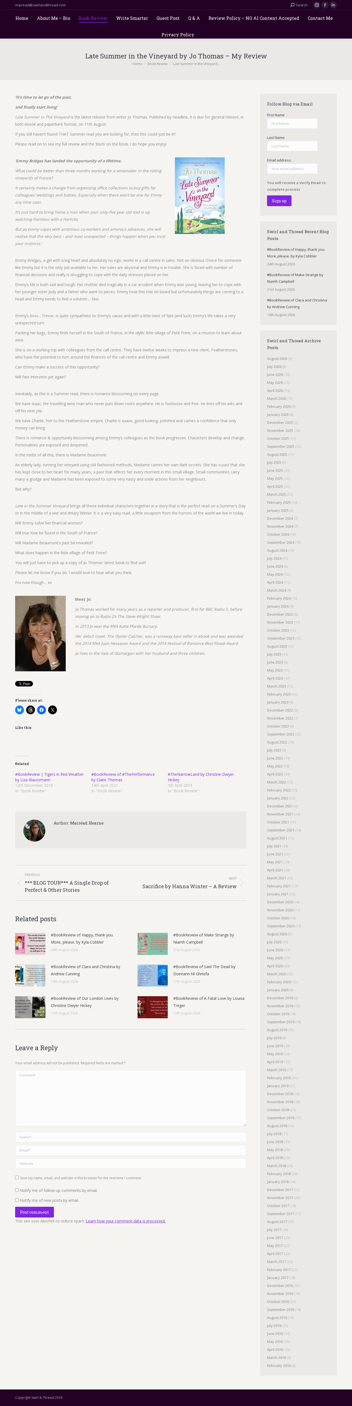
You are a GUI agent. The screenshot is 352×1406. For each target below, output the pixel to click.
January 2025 (277, 510)
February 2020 (279, 981)
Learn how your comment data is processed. (126, 1221)
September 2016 (280, 1309)
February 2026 (279, 406)
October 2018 (278, 1109)
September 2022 (280, 734)
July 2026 (274, 366)
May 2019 (275, 1053)
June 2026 (275, 374)
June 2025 (275, 470)
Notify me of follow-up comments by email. (59, 1190)
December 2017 (280, 1189)
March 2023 (276, 686)
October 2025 (278, 438)
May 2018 (275, 1149)
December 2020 (280, 901)
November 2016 (280, 1293)
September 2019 (280, 1021)
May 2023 (275, 670)
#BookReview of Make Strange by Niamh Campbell (203, 938)
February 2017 (279, 1269)
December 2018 (280, 1093)
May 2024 (275, 574)
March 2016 (276, 1357)
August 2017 (277, 1221)
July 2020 (274, 941)
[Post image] (30, 944)
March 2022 (276, 782)
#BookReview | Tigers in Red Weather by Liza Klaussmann (49, 777)
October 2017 (278, 1205)
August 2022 (277, 742)
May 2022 (275, 766)
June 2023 (275, 662)
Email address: (279, 160)
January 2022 (277, 798)
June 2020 (275, 949)
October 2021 (278, 822)
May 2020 (275, 957)
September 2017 (280, 1213)
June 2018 (275, 1141)
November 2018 (280, 1101)
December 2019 (280, 997)
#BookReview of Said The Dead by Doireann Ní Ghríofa (204, 970)
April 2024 (275, 582)
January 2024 (277, 606)
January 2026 (277, 414)
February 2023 (279, 694)
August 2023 (277, 646)
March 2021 (276, 878)
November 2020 (280, 909)
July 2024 (274, 558)
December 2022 (280, 710)
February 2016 (279, 1365)
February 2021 (279, 886)
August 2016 (277, 1317)
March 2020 (276, 973)
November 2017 (280, 1197)
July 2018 (274, 1133)
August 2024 (277, 550)
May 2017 (275, 1245)
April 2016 (275, 1349)
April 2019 (275, 1061)
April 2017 (275, 1253)
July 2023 (274, 654)
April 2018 (275, 1157)
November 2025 (280, 430)
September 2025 (280, 446)
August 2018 (277, 1125)
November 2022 (280, 718)
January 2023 (277, 702)
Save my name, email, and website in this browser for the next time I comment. (81, 1178)
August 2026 (277, 358)
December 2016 (280, 1285)
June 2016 (275, 1333)
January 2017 (277, 1277)
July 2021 (274, 846)
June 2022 (275, 758)
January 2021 (277, 893)
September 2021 (280, 830)
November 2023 (280, 622)
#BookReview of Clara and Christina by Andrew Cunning (85, 970)
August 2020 (277, 933)
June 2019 (275, 1045)
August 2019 (277, 1029)
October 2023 (278, 630)
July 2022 (274, 750)
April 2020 (275, 965)
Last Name (276, 137)
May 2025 (275, 478)
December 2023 (280, 614)
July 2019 (274, 1037)
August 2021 (277, 838)
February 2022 (279, 790)
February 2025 (279, 502)
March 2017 (276, 1261)
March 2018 (276, 1165)
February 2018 (279, 1173)
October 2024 (278, 534)
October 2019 (278, 1013)
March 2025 (276, 494)
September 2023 (280, 638)
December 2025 (280, 422)
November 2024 (280, 526)
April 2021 (275, 870)
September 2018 (280, 1117)
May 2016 (275, 1341)
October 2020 (278, 917)
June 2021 (275, 854)
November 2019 (280, 1005)
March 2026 (276, 398)
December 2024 (280, 518)
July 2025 (274, 462)
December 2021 (280, 806)
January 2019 (277, 1085)
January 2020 (277, 989)
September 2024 (280, 542)
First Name (276, 114)
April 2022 (275, 774)
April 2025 (275, 486)
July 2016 (274, 1325)
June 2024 (275, 566)
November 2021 (280, 814)
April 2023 (275, 678)
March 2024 (276, 590)
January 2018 (277, 1181)
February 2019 (279, 1077)
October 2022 (278, 726)
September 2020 (280, 925)
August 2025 (277, 454)
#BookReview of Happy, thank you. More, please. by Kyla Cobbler (82, 938)
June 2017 (275, 1237)
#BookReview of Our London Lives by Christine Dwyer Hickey (85, 1002)
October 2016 (278, 1301)
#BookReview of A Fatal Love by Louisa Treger (208, 1002)
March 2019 (276, 1069)
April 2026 (275, 390)
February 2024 (279, 598)
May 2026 (275, 382)
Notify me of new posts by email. (49, 1200)
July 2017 (274, 1229)
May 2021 (275, 862)
